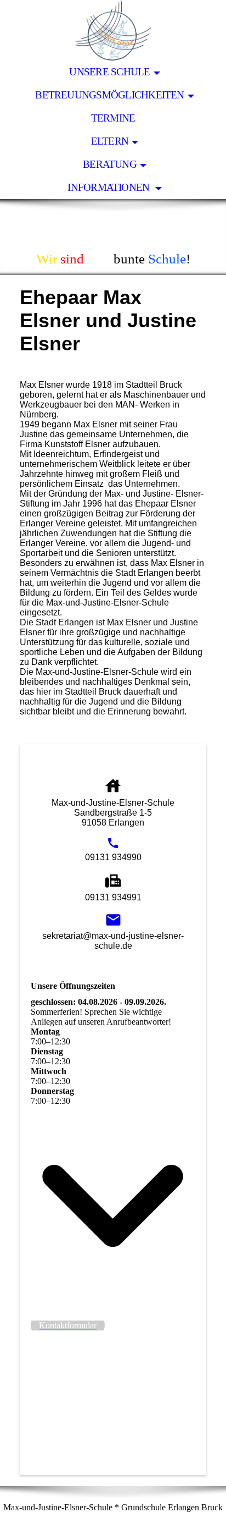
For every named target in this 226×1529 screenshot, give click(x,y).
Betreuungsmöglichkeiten (109, 95)
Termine (113, 118)
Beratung (110, 164)
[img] (113, 30)
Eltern (109, 141)
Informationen (109, 187)
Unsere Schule (109, 72)
